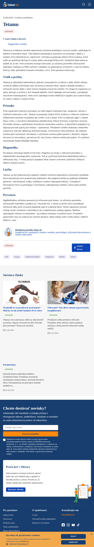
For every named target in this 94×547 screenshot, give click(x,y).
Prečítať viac (24, 541)
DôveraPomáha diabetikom (44, 519)
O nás (34, 515)
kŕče (6, 257)
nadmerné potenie (32, 257)
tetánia (62, 257)
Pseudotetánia (9, 364)
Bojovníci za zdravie (40, 523)
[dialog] (47, 539)
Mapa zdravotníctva (11, 531)
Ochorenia (9, 31)
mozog (16, 257)
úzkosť (73, 257)
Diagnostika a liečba (17, 44)
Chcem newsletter (30, 434)
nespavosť (49, 257)
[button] (32, 544)
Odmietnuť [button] (73, 542)
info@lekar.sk (68, 515)
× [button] (91, 534)
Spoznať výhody (16, 489)
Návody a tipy (9, 523)
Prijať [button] (73, 536)
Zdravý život (8, 515)
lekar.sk (9, 449)
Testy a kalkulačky (10, 527)
